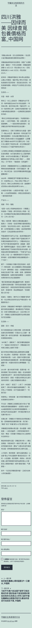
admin (6, 488)
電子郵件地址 (5, 539)
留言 (3, 510)
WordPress (10, 621)
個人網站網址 (5, 549)
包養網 (20, 139)
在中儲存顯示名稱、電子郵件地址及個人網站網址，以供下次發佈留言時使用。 (17, 560)
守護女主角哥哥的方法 (10, 617)
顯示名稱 (4, 529)
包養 (12, 246)
